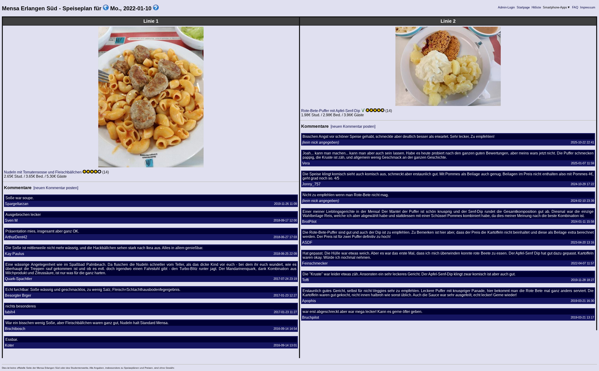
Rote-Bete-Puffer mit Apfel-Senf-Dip (330, 111)
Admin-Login (506, 7)
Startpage (523, 7)
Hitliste (536, 7)
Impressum (587, 7)
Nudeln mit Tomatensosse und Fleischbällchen (43, 172)
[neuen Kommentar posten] (55, 188)
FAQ (575, 7)
